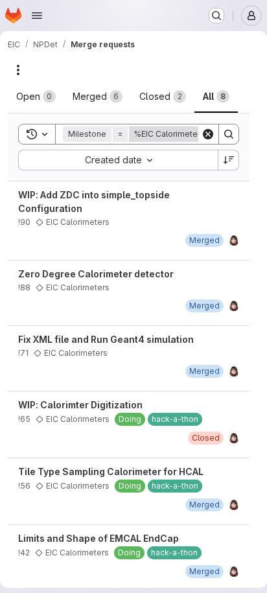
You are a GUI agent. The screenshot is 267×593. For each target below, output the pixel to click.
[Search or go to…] (216, 15)
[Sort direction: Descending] (228, 160)
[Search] (228, 134)
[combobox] (118, 160)
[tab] (36, 96)
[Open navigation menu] (37, 15)
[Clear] (208, 134)
